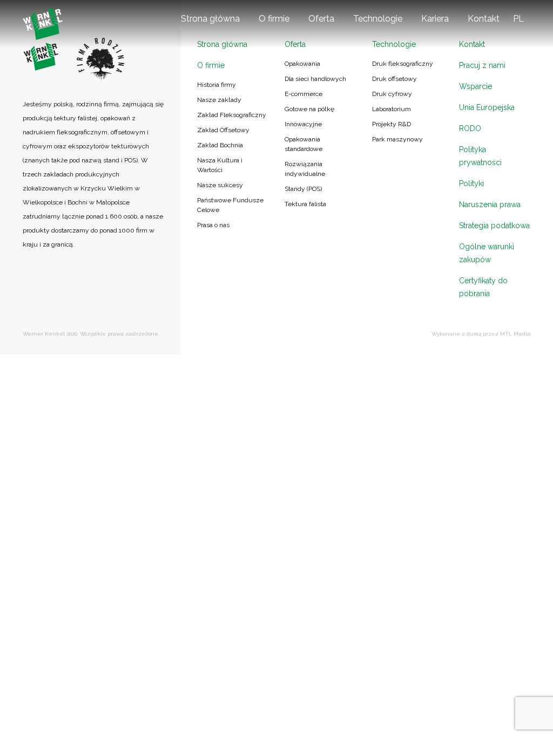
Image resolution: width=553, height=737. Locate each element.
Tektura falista (305, 204)
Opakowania (302, 63)
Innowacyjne (303, 124)
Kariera (435, 18)
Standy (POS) (303, 189)
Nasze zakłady (219, 100)
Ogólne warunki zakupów (486, 253)
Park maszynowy (397, 139)
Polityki (471, 183)
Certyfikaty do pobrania (483, 287)
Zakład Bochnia (220, 145)
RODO (470, 128)
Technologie (377, 18)
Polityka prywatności (480, 156)
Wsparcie (475, 86)
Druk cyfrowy (392, 94)
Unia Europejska (487, 107)
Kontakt (484, 18)
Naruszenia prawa (490, 204)
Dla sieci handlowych (315, 79)
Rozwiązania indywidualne (305, 169)
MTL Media (515, 334)
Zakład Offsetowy (223, 130)
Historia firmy (216, 84)
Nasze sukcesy (220, 185)
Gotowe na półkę (309, 109)
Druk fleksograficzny (402, 63)
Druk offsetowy (394, 79)
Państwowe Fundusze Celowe (230, 205)
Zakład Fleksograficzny (231, 115)
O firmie (274, 18)
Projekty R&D (391, 124)
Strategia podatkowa (494, 225)
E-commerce (303, 94)
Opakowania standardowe (303, 144)
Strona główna (210, 18)
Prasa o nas (213, 225)
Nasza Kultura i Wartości (219, 165)
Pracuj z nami (482, 65)
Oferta (321, 18)
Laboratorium (391, 109)
